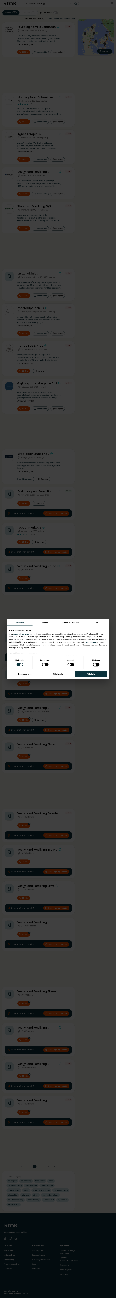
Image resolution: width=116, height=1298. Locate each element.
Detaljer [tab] (45, 622)
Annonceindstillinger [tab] (70, 622)
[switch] (45, 664)
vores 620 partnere (21, 634)
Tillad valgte (58, 674)
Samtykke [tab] (20, 622)
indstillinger (91, 642)
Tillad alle (91, 674)
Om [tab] (96, 622)
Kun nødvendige (24, 674)
